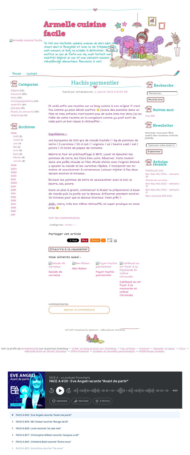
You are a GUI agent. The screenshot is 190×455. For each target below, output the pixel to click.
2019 (13, 186)
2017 (13, 193)
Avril (16, 150)
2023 (14, 172)
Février (17, 157)
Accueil (16, 73)
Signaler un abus (164, 348)
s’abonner (62, 401)
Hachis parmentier (95, 83)
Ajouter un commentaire (79, 309)
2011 (13, 214)
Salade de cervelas (156, 180)
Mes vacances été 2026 (158, 196)
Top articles (127, 348)
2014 (13, 204)
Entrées (15, 108)
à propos (105, 401)
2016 (13, 197)
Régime (15, 90)
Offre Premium (80, 351)
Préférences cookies (151, 351)
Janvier (17, 161)
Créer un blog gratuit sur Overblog (94, 348)
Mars (16, 154)
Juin (15, 143)
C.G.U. (182, 348)
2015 (13, 200)
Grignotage (17, 115)
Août (16, 136)
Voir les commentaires (64, 217)
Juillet (16, 140)
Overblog (120, 330)
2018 (13, 190)
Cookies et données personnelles (114, 351)
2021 (13, 179)
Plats (14, 97)
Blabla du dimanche (22, 112)
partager (84, 401)
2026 (14, 133)
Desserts (16, 94)
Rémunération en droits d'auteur (46, 351)
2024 (14, 169)
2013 (13, 207)
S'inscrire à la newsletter (69, 249)
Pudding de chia (154, 170)
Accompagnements (22, 101)
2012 (13, 211)
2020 (14, 183)
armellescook (29, 348)
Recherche (155, 99)
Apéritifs (16, 105)
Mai (15, 147)
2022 (14, 176)
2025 (14, 165)
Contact (32, 73)
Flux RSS (150, 116)
